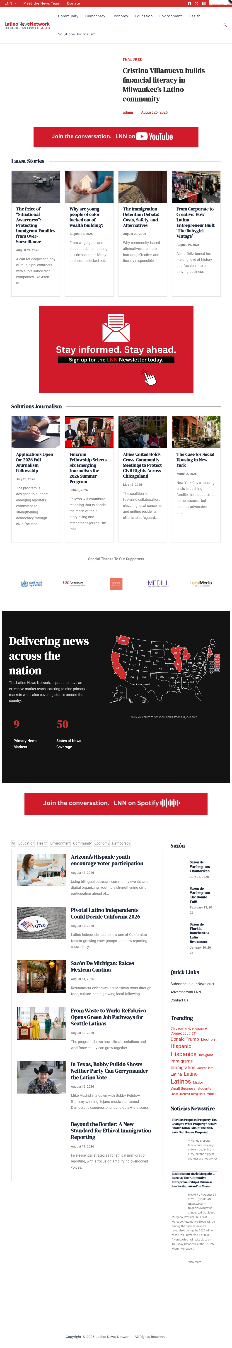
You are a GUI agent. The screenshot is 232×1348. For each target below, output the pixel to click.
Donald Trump (185, 1039)
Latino (191, 1074)
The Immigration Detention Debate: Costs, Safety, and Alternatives (141, 217)
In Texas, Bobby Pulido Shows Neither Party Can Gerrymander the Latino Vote (109, 1070)
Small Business (183, 1088)
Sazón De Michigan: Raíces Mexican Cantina (102, 966)
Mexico (198, 1082)
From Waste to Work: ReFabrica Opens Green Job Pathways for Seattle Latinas (108, 1017)
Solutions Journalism (77, 34)
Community (68, 16)
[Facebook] (189, 3)
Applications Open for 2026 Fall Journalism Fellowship (34, 462)
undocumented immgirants (188, 1094)
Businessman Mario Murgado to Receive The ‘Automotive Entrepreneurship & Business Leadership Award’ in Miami (193, 1179)
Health (195, 16)
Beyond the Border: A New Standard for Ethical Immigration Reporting (111, 1130)
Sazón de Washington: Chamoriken (200, 866)
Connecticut (180, 1033)
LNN (8, 3)
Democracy (95, 16)
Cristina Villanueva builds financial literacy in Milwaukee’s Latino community (164, 85)
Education (144, 16)
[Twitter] (196, 3)
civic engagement (197, 1028)
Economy (120, 16)
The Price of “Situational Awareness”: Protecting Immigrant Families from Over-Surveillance (35, 225)
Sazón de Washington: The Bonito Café (200, 895)
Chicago (177, 1028)
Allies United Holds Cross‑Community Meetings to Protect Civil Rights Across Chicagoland (142, 465)
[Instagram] (204, 3)
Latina (176, 1074)
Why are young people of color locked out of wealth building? (86, 217)
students (204, 1088)
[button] (14, 3)
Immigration (183, 1067)
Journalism (205, 1068)
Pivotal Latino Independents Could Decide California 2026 (105, 913)
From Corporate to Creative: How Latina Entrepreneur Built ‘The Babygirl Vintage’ (195, 222)
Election (208, 1039)
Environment (170, 16)
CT (194, 1033)
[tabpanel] (87, 1014)
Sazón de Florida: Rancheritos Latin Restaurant (199, 933)
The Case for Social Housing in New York (195, 459)
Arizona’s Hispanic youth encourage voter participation (107, 860)
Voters (211, 1094)
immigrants (182, 1061)
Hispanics (183, 1054)
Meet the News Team (41, 3)
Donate (73, 3)
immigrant (205, 1055)
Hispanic (181, 1046)
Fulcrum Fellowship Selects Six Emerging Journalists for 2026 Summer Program (88, 468)
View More (194, 1262)
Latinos (181, 1081)
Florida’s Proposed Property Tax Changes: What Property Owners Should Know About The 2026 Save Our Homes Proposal (194, 1125)
